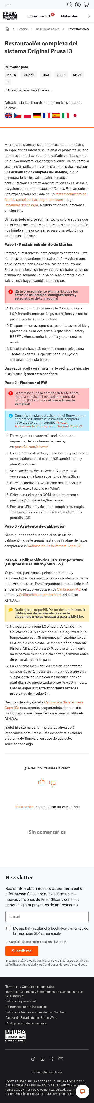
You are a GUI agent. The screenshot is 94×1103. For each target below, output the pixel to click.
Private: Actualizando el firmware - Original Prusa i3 (48, 424)
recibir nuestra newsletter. (50, 941)
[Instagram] (42, 1058)
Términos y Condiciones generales (29, 986)
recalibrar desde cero (21, 205)
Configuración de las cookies (25, 1023)
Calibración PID (69, 589)
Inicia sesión (24, 807)
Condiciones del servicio (58, 964)
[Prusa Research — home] (10, 16)
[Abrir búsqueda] (69, 4)
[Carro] (86, 4)
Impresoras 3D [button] (40, 15)
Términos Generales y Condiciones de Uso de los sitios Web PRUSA (44, 994)
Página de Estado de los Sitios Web (30, 1017)
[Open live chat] (82, 1091)
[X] (51, 1058)
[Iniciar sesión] (77, 4)
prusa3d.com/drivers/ (31, 447)
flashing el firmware (47, 199)
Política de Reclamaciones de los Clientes (35, 1012)
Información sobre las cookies (26, 1006)
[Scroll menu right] (89, 16)
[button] (8, 115)
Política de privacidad (20, 1001)
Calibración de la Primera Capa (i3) (55, 546)
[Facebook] (33, 1058)
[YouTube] (60, 1058)
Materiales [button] (69, 16)
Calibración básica (47, 29)
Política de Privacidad (22, 964)
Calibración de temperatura (40, 595)
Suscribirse (22, 951)
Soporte (22, 29)
